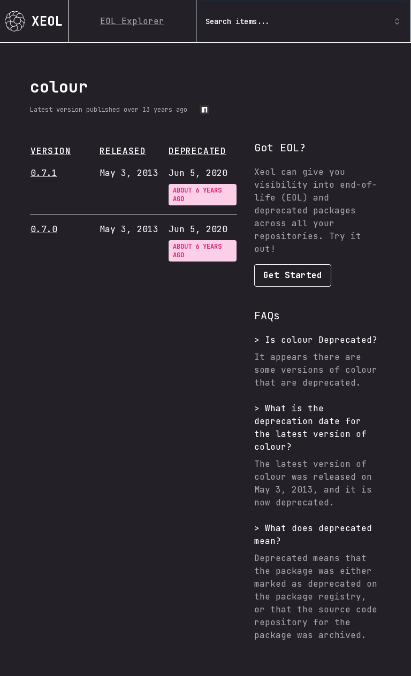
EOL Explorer (132, 21)
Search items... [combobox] (238, 21)
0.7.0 (44, 229)
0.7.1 (44, 173)
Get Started (292, 275)
